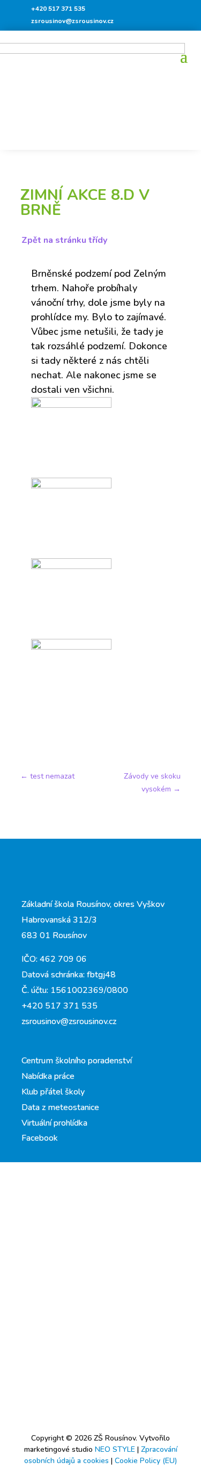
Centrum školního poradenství (76, 1061)
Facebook (39, 1138)
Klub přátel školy (53, 1092)
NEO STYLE (116, 1449)
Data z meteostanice (60, 1107)
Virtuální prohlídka (54, 1123)
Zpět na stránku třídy (64, 240)
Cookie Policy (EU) (146, 1461)
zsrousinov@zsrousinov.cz (72, 21)
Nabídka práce (48, 1076)
